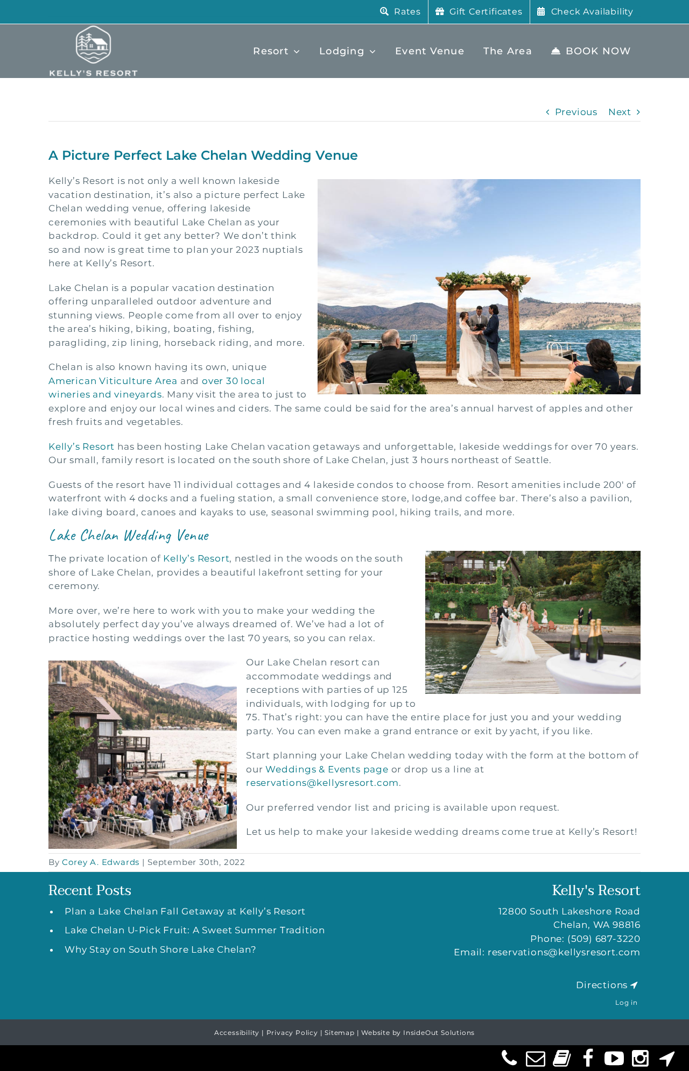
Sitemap (340, 1033)
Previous (576, 112)
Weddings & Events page (327, 769)
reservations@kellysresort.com (322, 782)
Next (619, 112)
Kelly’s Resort (81, 446)
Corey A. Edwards (100, 862)
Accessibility (236, 1033)
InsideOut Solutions (439, 1033)
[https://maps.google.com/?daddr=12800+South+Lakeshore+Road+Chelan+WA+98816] (634, 985)
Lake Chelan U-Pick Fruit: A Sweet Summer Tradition (195, 930)
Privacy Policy (292, 1033)
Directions (602, 985)
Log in (626, 1002)
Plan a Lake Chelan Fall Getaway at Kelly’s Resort (185, 911)
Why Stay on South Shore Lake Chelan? (161, 949)
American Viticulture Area (113, 380)
